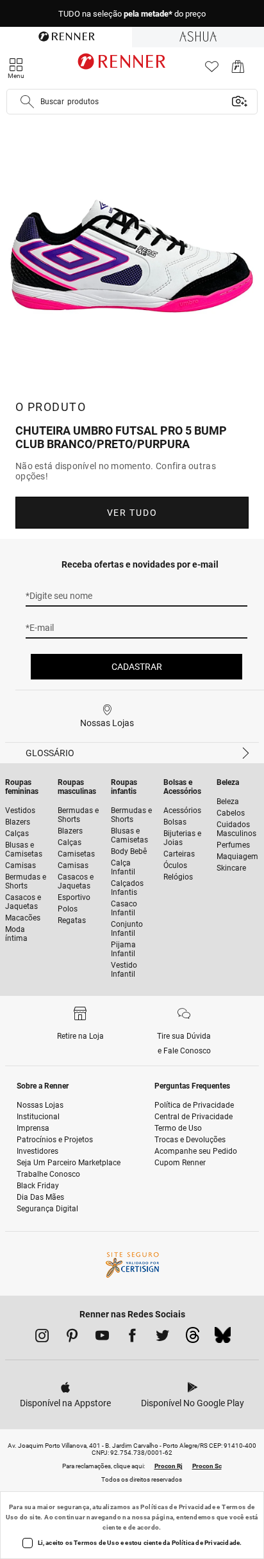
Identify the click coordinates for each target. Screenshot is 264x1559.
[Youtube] (102, 1338)
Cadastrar (136, 667)
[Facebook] (132, 1338)
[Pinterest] (72, 1338)
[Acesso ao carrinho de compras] (238, 70)
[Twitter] (162, 1338)
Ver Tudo (132, 513)
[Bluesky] (223, 1338)
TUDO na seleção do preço (132, 14)
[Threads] (193, 1338)
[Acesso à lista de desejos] (212, 70)
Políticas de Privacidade (177, 1506)
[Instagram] (42, 1338)
